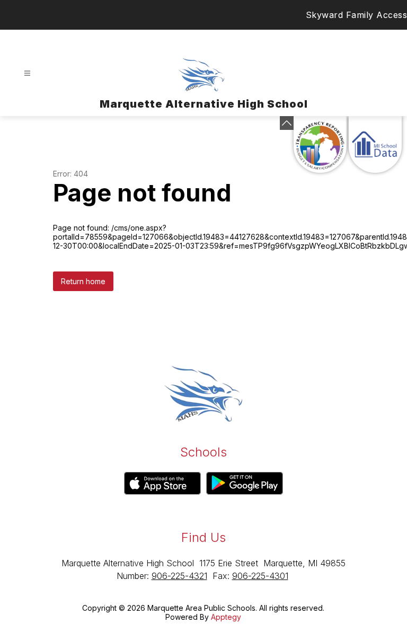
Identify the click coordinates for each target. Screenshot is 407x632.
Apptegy (226, 616)
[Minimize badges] (287, 123)
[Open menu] (27, 73)
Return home (83, 281)
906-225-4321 (179, 575)
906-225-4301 (260, 575)
